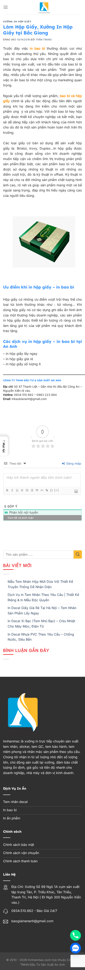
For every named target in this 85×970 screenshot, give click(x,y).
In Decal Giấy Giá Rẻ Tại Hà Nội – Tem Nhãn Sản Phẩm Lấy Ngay (42, 610)
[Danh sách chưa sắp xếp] (31, 490)
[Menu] (5, 7)
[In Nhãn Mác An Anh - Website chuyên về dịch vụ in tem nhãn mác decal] (44, 7)
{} (51, 490)
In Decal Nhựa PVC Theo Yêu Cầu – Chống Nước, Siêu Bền (41, 637)
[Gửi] (78, 554)
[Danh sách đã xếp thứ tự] (26, 490)
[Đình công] (21, 490)
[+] (56, 490)
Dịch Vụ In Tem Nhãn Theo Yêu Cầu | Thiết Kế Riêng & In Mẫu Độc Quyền (43, 597)
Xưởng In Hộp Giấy (17, 21)
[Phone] (75, 935)
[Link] (46, 490)
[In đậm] (7, 490)
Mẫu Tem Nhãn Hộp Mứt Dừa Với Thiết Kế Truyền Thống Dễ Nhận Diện (40, 584)
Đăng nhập (73, 463)
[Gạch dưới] (16, 490)
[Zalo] (75, 948)
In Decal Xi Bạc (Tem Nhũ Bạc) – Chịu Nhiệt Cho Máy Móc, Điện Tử (41, 623)
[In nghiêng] (11, 490)
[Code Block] (41, 490)
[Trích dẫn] (36, 490)
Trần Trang (44, 39)
